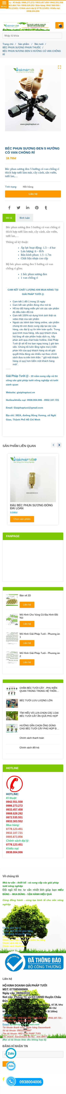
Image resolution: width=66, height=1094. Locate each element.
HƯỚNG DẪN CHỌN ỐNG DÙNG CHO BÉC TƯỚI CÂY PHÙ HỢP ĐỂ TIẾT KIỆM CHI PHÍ (39, 727)
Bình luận (25, 217)
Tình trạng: (11, 186)
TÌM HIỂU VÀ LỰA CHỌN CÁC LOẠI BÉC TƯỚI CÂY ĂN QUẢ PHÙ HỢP (39, 714)
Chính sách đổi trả (29, 747)
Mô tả (9, 217)
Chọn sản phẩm (22, 519)
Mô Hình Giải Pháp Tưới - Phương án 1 (40, 635)
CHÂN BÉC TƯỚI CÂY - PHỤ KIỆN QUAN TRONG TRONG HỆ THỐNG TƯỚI (39, 689)
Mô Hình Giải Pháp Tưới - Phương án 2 (40, 654)
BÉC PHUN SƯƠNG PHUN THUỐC (23, 47)
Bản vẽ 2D (25, 595)
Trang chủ (9, 44)
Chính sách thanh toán (32, 737)
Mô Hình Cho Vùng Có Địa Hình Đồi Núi (39, 616)
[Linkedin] (27, 207)
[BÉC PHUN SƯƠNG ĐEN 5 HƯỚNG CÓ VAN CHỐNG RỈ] (9, 207)
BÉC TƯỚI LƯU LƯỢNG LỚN (36, 700)
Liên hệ (33, 194)
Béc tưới (40, 44)
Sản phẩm (25, 44)
